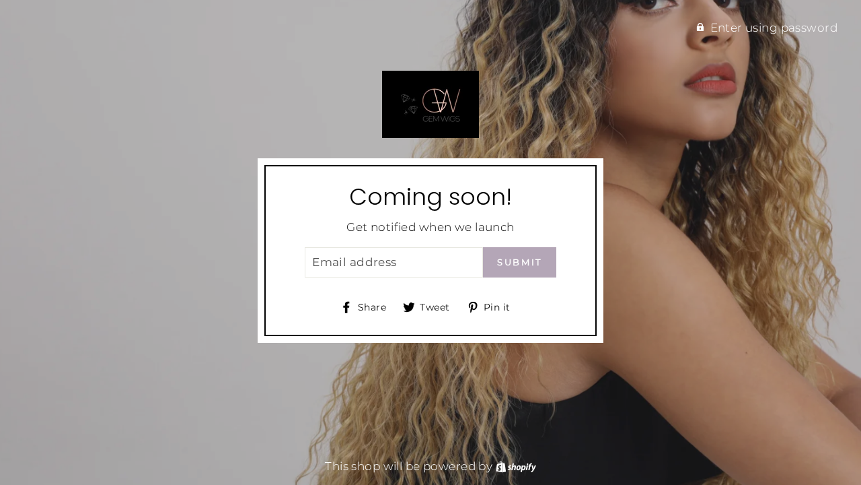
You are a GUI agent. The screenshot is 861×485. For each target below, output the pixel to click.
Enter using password (774, 27)
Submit (519, 262)
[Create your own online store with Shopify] (516, 466)
